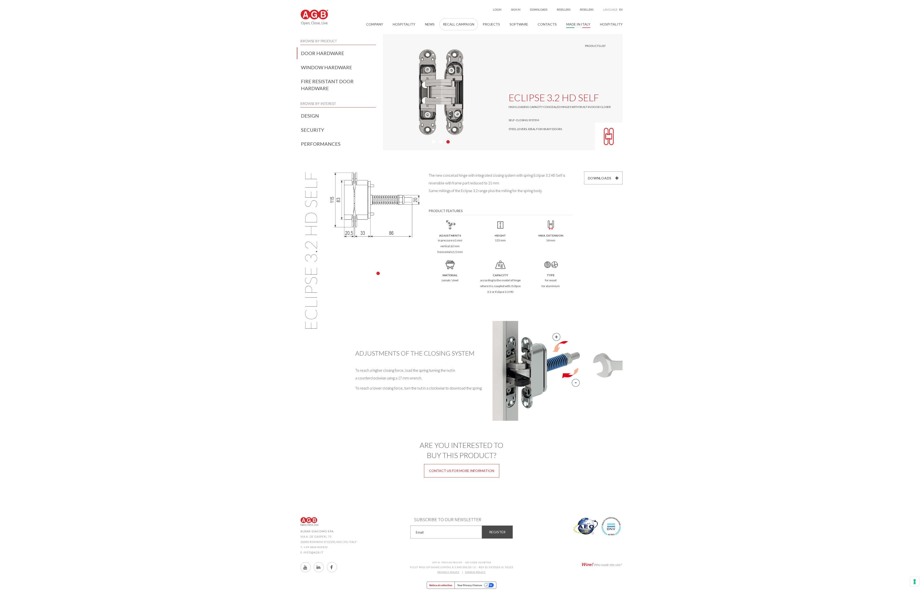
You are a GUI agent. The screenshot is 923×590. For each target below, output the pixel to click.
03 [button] (448, 142)
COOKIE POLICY (475, 572)
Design (310, 116)
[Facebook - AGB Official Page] (332, 567)
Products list (595, 46)
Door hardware (322, 53)
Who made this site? (601, 564)
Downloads (599, 178)
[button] (374, 24)
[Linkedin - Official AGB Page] (319, 567)
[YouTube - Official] (305, 567)
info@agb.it (314, 552)
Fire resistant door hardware (327, 84)
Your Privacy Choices (469, 585)
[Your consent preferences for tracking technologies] (914, 581)
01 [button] (433, 142)
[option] (441, 92)
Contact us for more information (461, 471)
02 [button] (441, 142)
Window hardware (326, 67)
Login (497, 9)
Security (312, 130)
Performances (321, 144)
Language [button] (613, 9)
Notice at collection (440, 585)
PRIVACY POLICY (448, 572)
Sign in (515, 9)
